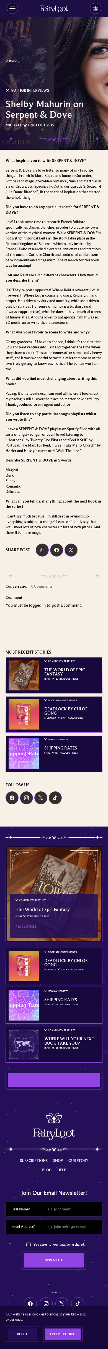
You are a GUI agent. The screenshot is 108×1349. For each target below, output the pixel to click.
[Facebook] (12, 797)
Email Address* (23, 1226)
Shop (58, 1160)
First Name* (20, 1209)
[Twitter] (40, 797)
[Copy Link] (42, 550)
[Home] (54, 9)
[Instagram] (26, 797)
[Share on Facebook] (56, 550)
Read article (26, 927)
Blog (47, 1169)
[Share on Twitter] (71, 550)
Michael (14, 125)
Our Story (78, 1160)
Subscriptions (34, 1160)
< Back (11, 60)
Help (61, 1169)
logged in (37, 605)
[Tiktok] (55, 797)
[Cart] (95, 8)
